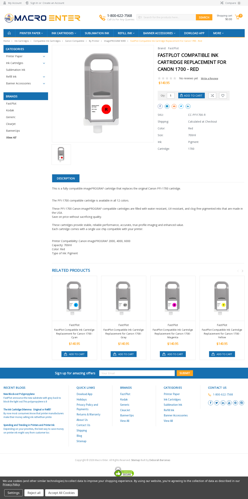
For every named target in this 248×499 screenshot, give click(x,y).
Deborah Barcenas (159, 460)
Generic (11, 117)
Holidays (82, 399)
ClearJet (11, 124)
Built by (155, 460)
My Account (15, 3)
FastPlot (11, 103)
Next (242, 271)
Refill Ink (125, 33)
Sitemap (81, 441)
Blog (79, 436)
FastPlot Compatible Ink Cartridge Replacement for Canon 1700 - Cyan (74, 333)
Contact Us (83, 425)
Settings (14, 493)
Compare (232, 3)
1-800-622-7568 (120, 17)
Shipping (82, 430)
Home (6, 40)
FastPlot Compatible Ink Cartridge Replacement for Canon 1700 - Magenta (173, 333)
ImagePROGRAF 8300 (115, 40)
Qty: (163, 95)
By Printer (94, 40)
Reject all (34, 493)
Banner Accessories (158, 33)
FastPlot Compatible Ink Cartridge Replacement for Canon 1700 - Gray (123, 333)
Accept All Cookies (61, 493)
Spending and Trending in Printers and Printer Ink (28, 425)
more (217, 33)
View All (11, 137)
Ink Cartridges (63, 33)
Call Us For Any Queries (120, 19)
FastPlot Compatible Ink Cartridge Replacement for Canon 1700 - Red (166, 40)
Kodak (10, 110)
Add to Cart (76, 354)
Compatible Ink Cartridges (47, 40)
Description (66, 178)
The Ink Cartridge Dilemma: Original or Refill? (27, 409)
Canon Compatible (74, 40)
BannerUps (13, 130)
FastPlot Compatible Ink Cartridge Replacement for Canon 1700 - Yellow (222, 333)
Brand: (162, 48)
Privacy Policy (11, 484)
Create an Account (53, 3)
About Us (82, 420)
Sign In (34, 3)
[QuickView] (71, 298)
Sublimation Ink (97, 33)
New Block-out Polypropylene (18, 394)
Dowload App (194, 33)
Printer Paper (30, 33)
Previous (238, 271)
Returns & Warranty (88, 414)
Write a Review (209, 78)
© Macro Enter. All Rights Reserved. (128, 460)
